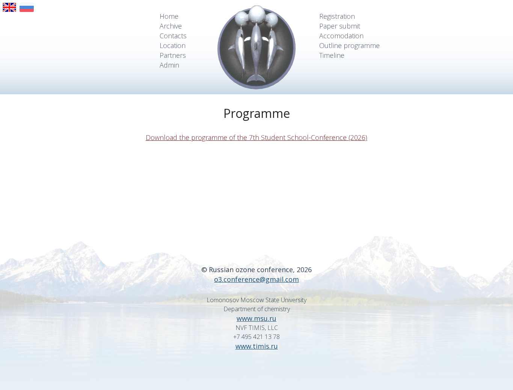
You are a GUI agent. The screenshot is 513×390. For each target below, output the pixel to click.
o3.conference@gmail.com (256, 279)
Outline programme (349, 45)
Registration (337, 16)
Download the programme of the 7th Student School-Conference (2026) (256, 137)
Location (173, 45)
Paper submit (339, 25)
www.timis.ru (256, 346)
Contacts (173, 35)
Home (169, 16)
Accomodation (341, 35)
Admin (169, 64)
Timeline (331, 55)
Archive (171, 25)
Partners (173, 55)
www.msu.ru (256, 318)
